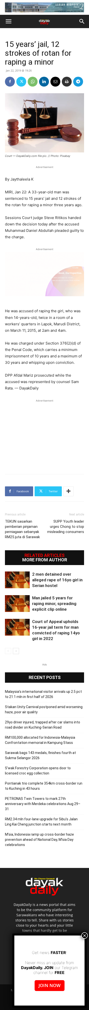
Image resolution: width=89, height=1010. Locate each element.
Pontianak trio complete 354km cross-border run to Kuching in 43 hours (43, 785)
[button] (8, 21)
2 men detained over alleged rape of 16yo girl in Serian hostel (57, 580)
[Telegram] (78, 82)
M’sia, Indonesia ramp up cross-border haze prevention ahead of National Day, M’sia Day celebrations (39, 839)
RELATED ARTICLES (44, 555)
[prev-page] (8, 651)
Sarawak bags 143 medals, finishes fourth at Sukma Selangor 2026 (40, 755)
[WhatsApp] (33, 82)
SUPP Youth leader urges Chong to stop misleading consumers (65, 526)
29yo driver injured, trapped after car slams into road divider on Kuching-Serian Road (42, 724)
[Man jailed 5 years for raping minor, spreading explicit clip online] (17, 603)
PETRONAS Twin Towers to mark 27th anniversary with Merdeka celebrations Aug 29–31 (42, 804)
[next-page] (16, 651)
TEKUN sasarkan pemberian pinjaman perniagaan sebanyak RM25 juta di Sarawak (22, 529)
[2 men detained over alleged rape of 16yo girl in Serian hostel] (17, 579)
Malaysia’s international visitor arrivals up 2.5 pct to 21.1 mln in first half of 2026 (43, 694)
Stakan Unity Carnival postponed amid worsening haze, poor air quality (44, 709)
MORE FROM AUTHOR (44, 560)
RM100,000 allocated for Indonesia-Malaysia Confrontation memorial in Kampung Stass (40, 740)
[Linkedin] (44, 82)
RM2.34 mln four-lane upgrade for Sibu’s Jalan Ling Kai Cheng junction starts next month (41, 821)
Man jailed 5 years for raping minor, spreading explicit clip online (54, 603)
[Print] (67, 82)
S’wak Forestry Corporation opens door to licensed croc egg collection (38, 770)
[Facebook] (10, 82)
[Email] (55, 82)
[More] (68, 491)
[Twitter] (21, 82)
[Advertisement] (44, 434)
